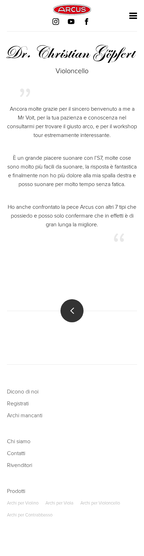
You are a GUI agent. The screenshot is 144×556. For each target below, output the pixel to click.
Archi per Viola (59, 503)
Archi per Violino (22, 503)
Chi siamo (18, 441)
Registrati (18, 403)
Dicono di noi (22, 391)
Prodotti (16, 491)
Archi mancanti (24, 415)
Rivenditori (19, 465)
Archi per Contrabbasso (29, 515)
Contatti (16, 453)
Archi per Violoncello (100, 503)
